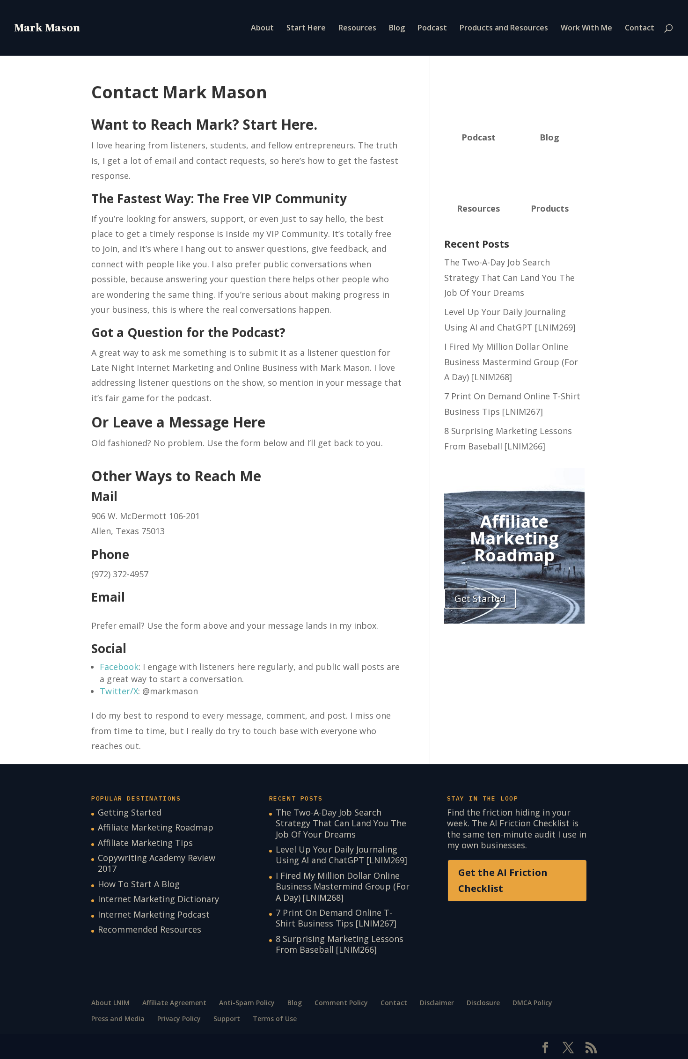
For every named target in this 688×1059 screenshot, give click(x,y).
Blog (397, 28)
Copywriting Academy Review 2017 (156, 863)
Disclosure (483, 1002)
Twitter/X (119, 691)
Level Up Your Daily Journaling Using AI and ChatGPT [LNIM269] (341, 855)
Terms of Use (275, 1018)
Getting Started (129, 812)
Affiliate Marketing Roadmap (155, 827)
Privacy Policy (179, 1018)
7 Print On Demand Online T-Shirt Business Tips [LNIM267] (336, 918)
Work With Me (586, 28)
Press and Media (118, 1018)
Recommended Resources (149, 929)
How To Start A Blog (139, 884)
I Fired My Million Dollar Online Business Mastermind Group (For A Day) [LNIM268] (511, 361)
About (262, 28)
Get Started (479, 598)
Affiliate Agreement (174, 1002)
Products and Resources (504, 28)
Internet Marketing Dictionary (158, 899)
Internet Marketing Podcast (154, 914)
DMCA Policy (532, 1002)
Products (550, 208)
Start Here (306, 28)
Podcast (432, 28)
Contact (639, 28)
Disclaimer (437, 1002)
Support (226, 1018)
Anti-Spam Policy (247, 1002)
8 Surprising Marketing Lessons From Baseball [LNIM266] (339, 944)
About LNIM (110, 1002)
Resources (357, 28)
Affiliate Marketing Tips (145, 842)
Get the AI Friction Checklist (503, 880)
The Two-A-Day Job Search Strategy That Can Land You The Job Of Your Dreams (509, 277)
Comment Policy (341, 1002)
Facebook (119, 666)
